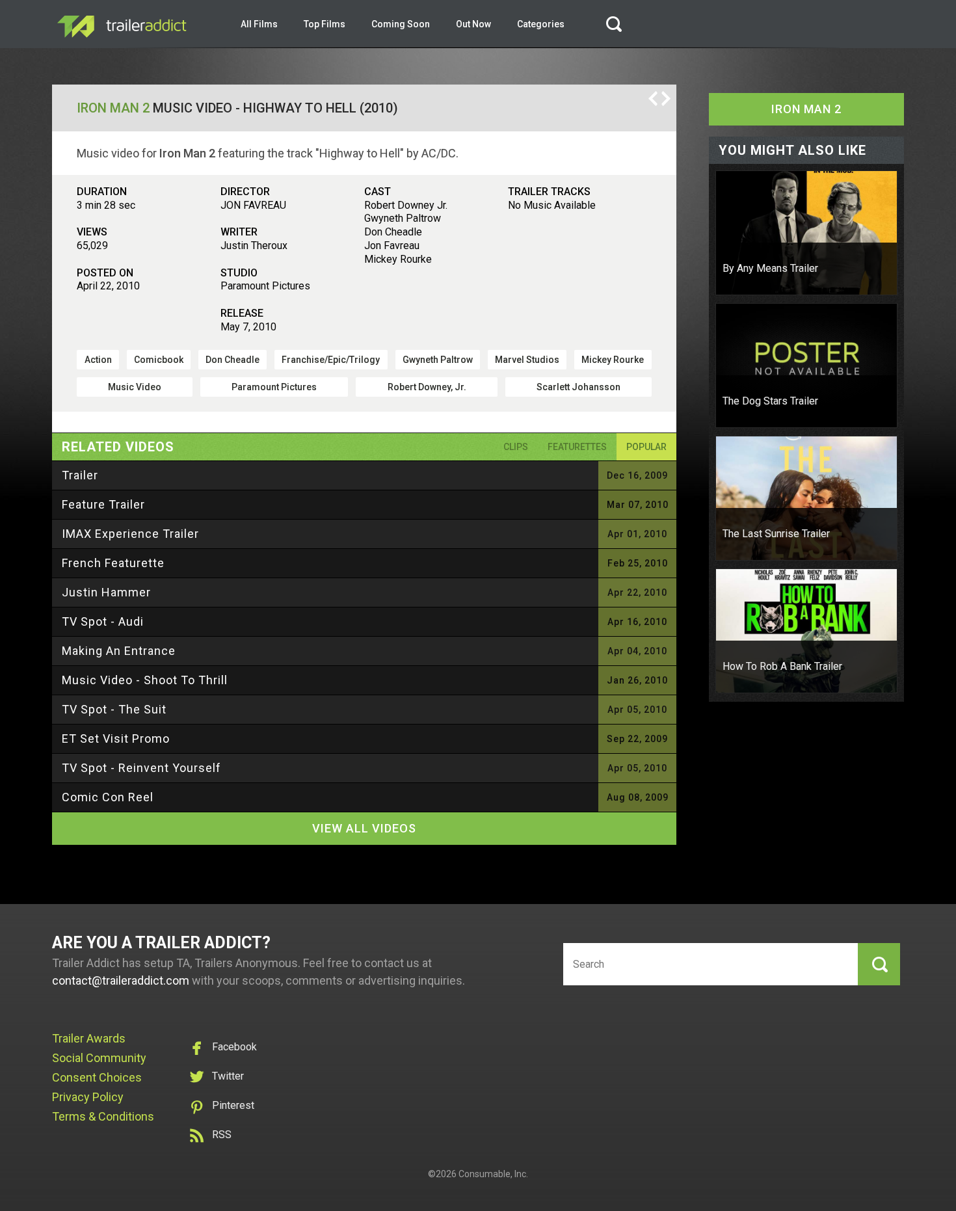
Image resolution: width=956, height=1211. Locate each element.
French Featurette (113, 563)
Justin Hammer (106, 592)
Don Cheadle (232, 359)
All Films (259, 24)
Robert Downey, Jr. (427, 387)
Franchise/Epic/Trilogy (331, 359)
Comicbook (158, 359)
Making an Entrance (119, 651)
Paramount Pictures (274, 387)
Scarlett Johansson (578, 387)
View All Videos (364, 828)
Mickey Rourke (612, 359)
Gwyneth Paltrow (438, 359)
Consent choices (97, 1077)
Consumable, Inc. (493, 1174)
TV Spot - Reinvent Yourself (141, 768)
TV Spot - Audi (103, 621)
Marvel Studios (527, 359)
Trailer (80, 475)
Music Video (134, 387)
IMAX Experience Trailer (130, 533)
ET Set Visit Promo (116, 738)
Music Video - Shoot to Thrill (145, 680)
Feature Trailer (103, 504)
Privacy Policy (88, 1097)
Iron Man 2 (113, 108)
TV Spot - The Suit (114, 709)
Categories (540, 24)
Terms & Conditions (103, 1116)
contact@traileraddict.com (120, 980)
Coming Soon (400, 24)
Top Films (324, 24)
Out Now (473, 24)
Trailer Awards (89, 1038)
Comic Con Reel (107, 797)
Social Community (99, 1058)
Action (98, 359)
